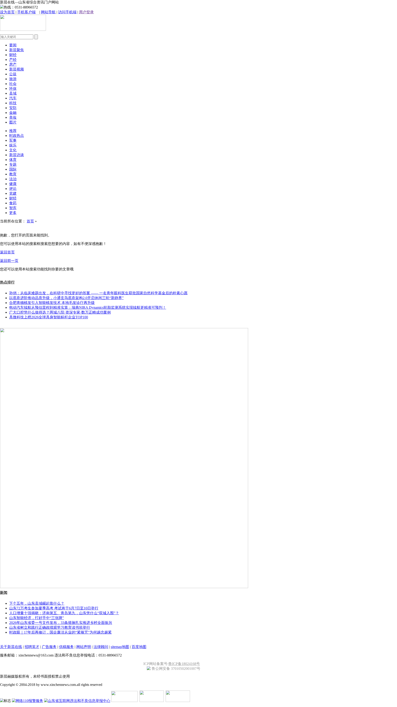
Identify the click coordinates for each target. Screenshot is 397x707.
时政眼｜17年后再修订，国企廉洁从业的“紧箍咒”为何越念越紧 (60, 632)
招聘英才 (32, 647)
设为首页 (7, 12)
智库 (13, 208)
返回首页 (7, 252)
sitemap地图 (120, 647)
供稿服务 (66, 647)
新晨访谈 (16, 155)
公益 (13, 74)
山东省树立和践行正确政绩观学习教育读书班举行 (49, 627)
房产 (13, 64)
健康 (13, 184)
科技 (13, 103)
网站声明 (83, 647)
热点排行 (7, 282)
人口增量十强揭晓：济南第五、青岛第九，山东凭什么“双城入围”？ (64, 613)
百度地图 (139, 647)
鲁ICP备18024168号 (184, 664)
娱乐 (13, 145)
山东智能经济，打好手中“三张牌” (36, 618)
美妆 (13, 117)
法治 (13, 179)
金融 (13, 113)
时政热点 (16, 135)
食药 (13, 203)
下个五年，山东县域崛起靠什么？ (36, 603)
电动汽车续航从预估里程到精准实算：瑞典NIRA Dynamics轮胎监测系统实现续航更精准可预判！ (87, 307)
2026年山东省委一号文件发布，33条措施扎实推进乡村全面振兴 (60, 623)
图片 (13, 122)
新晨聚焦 (16, 50)
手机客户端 (26, 12)
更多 (13, 213)
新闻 (3, 593)
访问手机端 (67, 12)
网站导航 (48, 12)
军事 (13, 140)
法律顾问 (101, 647)
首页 (30, 221)
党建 (13, 193)
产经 (13, 60)
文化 (13, 150)
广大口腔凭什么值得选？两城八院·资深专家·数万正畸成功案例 (60, 312)
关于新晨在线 (11, 647)
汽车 (13, 98)
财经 (13, 55)
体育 (13, 160)
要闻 (13, 45)
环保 (13, 88)
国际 (13, 169)
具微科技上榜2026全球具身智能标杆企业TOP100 (48, 317)
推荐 (13, 131)
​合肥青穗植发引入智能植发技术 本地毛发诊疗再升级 (52, 303)
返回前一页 (9, 261)
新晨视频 (16, 69)
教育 (13, 174)
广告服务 (49, 647)
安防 (13, 108)
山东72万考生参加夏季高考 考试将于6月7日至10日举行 (53, 608)
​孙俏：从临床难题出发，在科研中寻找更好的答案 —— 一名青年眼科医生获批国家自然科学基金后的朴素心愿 (98, 293)
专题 (13, 164)
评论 (13, 189)
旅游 (13, 79)
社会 (13, 84)
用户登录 (86, 12)
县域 (13, 93)
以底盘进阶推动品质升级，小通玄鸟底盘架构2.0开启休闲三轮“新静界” (66, 298)
